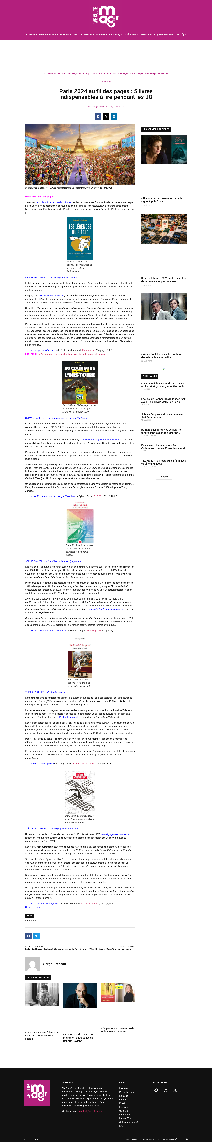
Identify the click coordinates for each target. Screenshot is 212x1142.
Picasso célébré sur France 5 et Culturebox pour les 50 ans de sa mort (163, 447)
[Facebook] (156, 1090)
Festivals (123, 1107)
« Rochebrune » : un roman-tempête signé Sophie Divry (162, 200)
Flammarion (88, 350)
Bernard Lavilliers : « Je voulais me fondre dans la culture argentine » (161, 431)
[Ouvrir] (186, 34)
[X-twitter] (175, 1090)
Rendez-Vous (126, 1118)
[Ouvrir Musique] (70, 34)
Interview (123, 1088)
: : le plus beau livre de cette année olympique (72, 354)
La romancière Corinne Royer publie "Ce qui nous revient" (77, 73)
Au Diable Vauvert (90, 903)
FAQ (121, 1126)
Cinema (123, 1099)
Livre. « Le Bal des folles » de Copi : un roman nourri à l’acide (42, 1035)
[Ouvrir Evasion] (93, 34)
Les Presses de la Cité (83, 763)
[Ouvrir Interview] (37, 34)
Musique (123, 1096)
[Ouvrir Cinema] (81, 34)
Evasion (123, 1103)
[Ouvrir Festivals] (107, 34)
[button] (98, 116)
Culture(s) (124, 1111)
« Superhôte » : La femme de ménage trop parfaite (117, 1030)
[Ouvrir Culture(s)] (122, 34)
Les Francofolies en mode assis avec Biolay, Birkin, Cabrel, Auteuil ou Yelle (162, 385)
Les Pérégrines (93, 630)
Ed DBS (97, 496)
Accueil (47, 73)
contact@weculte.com (90, 1111)
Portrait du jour (126, 1092)
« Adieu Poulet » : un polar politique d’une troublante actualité (161, 356)
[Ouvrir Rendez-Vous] (154, 34)
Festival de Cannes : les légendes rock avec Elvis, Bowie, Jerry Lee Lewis (163, 400)
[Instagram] (165, 1090)
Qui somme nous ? (128, 1122)
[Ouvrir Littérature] (137, 34)
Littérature (106, 81)
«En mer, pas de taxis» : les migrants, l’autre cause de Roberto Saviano (78, 1037)
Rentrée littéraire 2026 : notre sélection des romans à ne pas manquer (163, 280)
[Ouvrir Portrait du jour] (58, 34)
